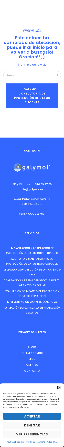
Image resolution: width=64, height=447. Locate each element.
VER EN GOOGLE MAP (32, 214)
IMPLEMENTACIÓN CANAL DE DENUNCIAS (32, 302)
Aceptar (32, 416)
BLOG (32, 359)
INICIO (32, 347)
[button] (59, 387)
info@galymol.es (32, 189)
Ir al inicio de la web (32, 65)
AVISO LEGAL (52, 442)
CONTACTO (32, 371)
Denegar (32, 425)
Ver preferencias (32, 434)
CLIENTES (32, 365)
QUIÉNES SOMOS (32, 353)
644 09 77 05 (43, 184)
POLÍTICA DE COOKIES (15, 442)
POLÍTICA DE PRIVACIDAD (35, 442)
